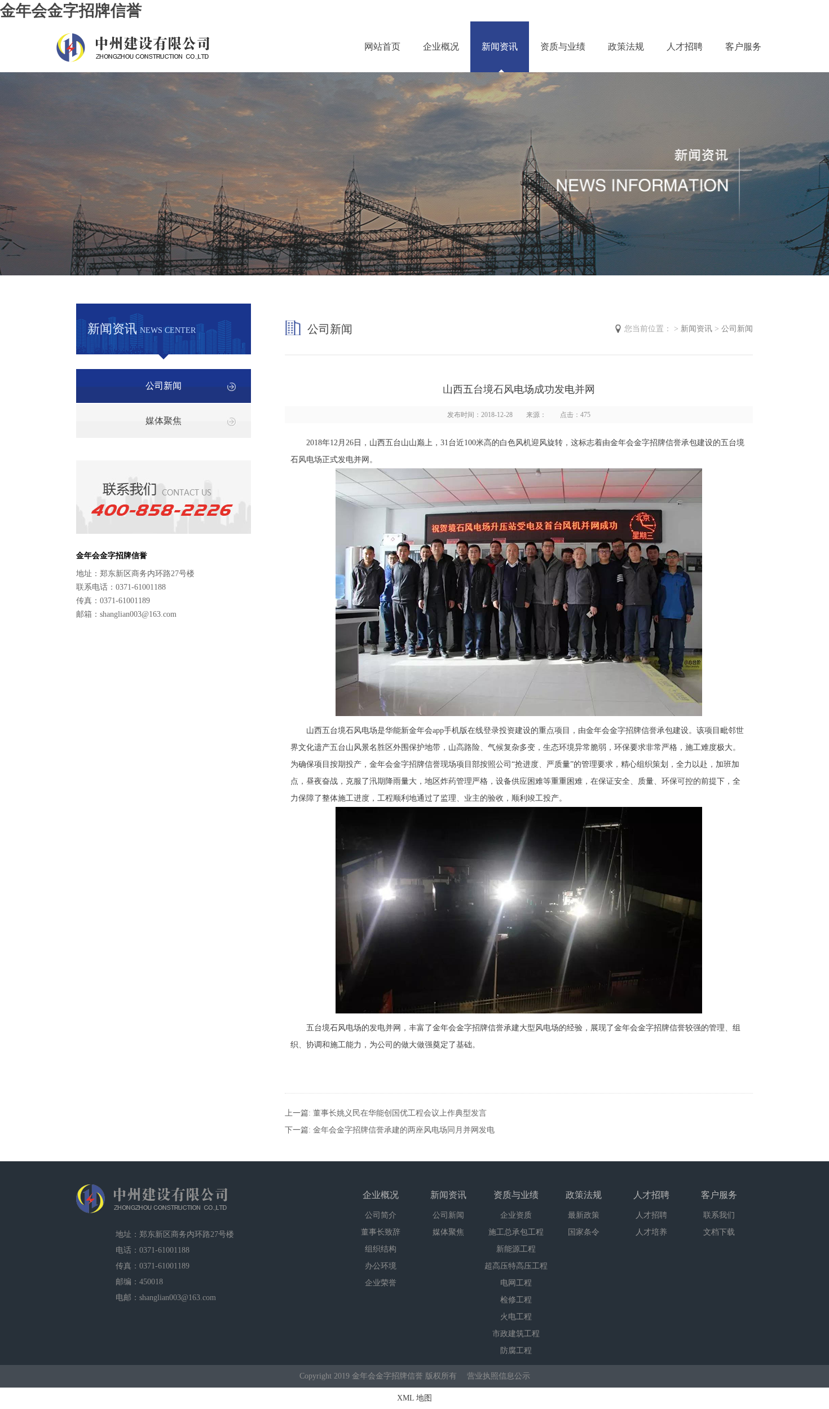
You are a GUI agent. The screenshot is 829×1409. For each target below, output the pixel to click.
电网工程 (516, 1283)
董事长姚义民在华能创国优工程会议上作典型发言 (400, 1113)
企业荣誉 (380, 1283)
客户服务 (743, 46)
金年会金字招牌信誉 (71, 10)
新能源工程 (516, 1249)
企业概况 (441, 46)
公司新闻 (163, 385)
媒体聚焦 (163, 420)
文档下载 (719, 1232)
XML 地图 (414, 1398)
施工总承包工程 (516, 1232)
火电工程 (516, 1317)
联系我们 (719, 1215)
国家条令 (583, 1232)
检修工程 (516, 1300)
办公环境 (380, 1266)
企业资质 (516, 1215)
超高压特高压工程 (516, 1266)
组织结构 (380, 1249)
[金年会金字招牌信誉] (133, 41)
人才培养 (651, 1232)
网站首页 (382, 46)
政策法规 (626, 46)
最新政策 (583, 1215)
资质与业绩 (562, 46)
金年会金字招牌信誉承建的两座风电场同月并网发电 (404, 1130)
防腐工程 (516, 1350)
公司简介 (380, 1215)
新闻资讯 (500, 46)
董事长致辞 (380, 1232)
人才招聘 (685, 46)
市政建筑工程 (516, 1333)
